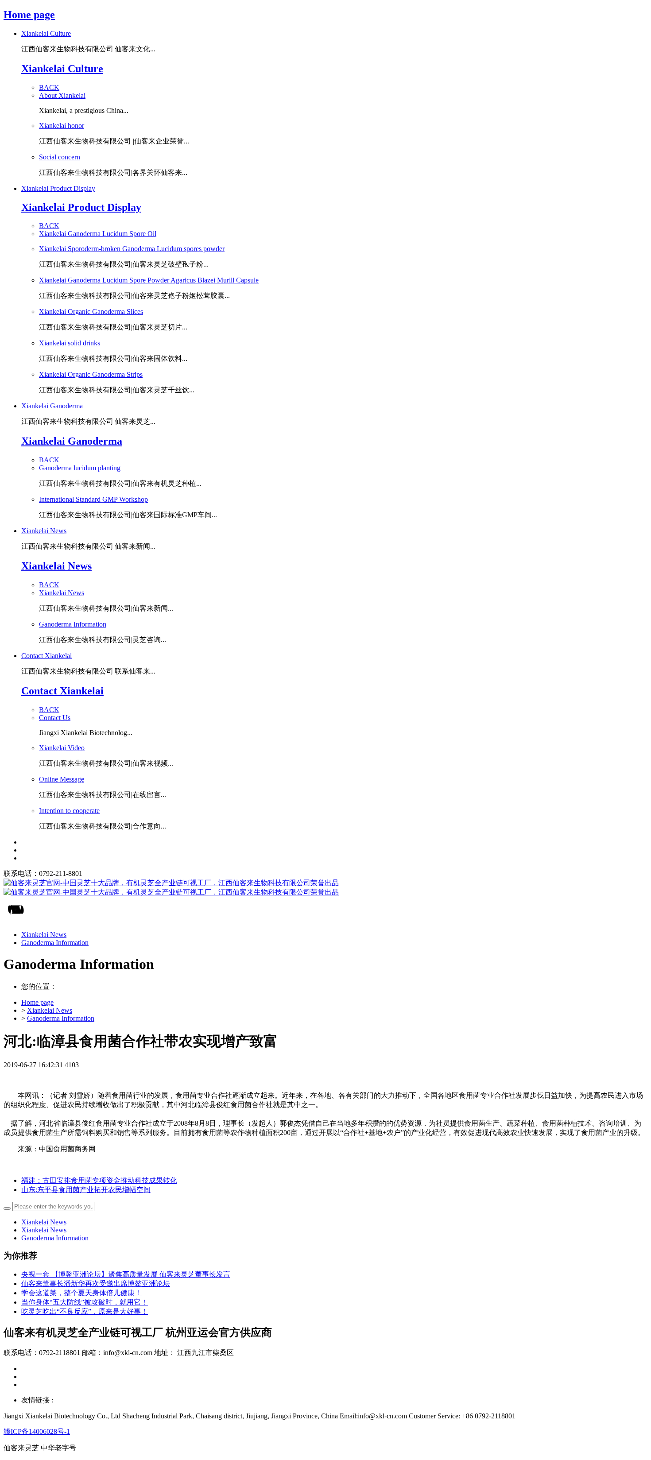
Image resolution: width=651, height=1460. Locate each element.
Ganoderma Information (60, 1018)
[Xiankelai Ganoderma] (325, 888)
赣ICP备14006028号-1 (37, 1431)
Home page (29, 14)
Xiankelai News (49, 1010)
